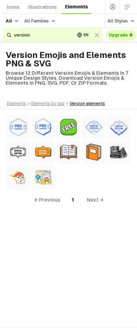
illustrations (42, 7)
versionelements (87, 103)
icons (13, 7)
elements (76, 6)
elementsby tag (47, 103)
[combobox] (42, 35)
